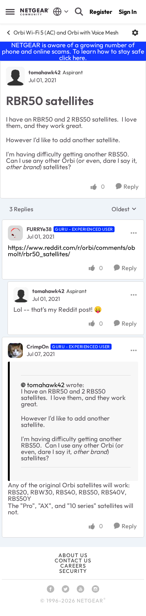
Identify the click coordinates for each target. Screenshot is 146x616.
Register (100, 11)
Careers (73, 565)
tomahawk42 (44, 72)
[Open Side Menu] (10, 11)
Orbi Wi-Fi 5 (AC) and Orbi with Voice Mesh (65, 32)
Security (73, 571)
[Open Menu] (135, 32)
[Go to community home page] (34, 11)
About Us (73, 555)
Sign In (128, 11)
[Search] (78, 11)
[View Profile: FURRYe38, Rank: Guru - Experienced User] (15, 232)
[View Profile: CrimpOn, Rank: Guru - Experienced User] (15, 350)
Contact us (73, 560)
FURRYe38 (39, 229)
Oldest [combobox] (124, 209)
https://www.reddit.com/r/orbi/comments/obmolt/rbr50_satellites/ (71, 250)
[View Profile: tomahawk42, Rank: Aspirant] (15, 76)
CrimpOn (38, 346)
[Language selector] (61, 11)
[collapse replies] (73, 223)
